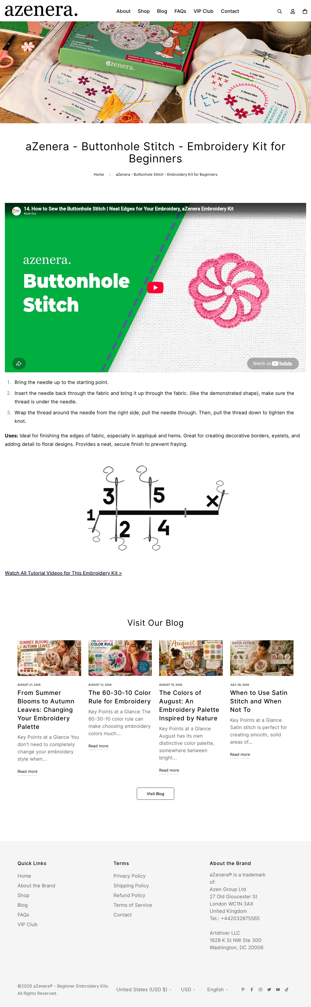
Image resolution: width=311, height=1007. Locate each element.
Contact (230, 11)
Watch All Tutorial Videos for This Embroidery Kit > (63, 573)
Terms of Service (132, 905)
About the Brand (36, 886)
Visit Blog (155, 793)
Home (99, 174)
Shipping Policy (131, 886)
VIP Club (204, 11)
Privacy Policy (129, 876)
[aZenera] (41, 11)
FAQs (180, 11)
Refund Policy (129, 895)
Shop (144, 11)
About (123, 11)
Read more (27, 771)
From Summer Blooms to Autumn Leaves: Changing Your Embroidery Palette (46, 709)
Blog (162, 11)
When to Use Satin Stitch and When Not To (259, 701)
